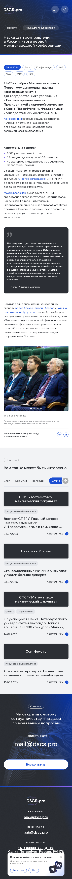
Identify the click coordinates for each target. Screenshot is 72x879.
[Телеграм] (59, 434)
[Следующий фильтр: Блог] (65, 481)
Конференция (13, 118)
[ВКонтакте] (65, 434)
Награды (38, 480)
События (21, 480)
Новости (12, 27)
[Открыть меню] (55, 9)
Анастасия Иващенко (32, 178)
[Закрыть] (61, 857)
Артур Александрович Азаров (34, 308)
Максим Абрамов (15, 192)
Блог (7, 480)
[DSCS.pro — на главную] (13, 9)
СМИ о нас (59, 480)
